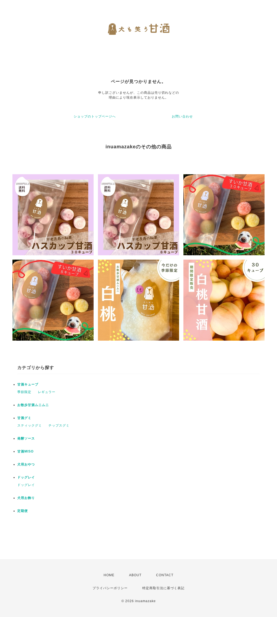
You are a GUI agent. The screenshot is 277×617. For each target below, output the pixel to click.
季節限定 (24, 392)
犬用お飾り (26, 498)
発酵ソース (26, 438)
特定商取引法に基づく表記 (163, 588)
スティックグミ (29, 425)
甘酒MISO (25, 451)
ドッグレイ (26, 477)
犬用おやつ (26, 464)
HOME (109, 575)
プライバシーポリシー (110, 588)
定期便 (22, 511)
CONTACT (164, 575)
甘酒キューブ (27, 384)
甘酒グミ (24, 418)
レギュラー (46, 392)
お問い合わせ (182, 116)
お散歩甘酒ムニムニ (33, 405)
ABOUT (135, 575)
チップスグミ (59, 425)
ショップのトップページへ (95, 116)
